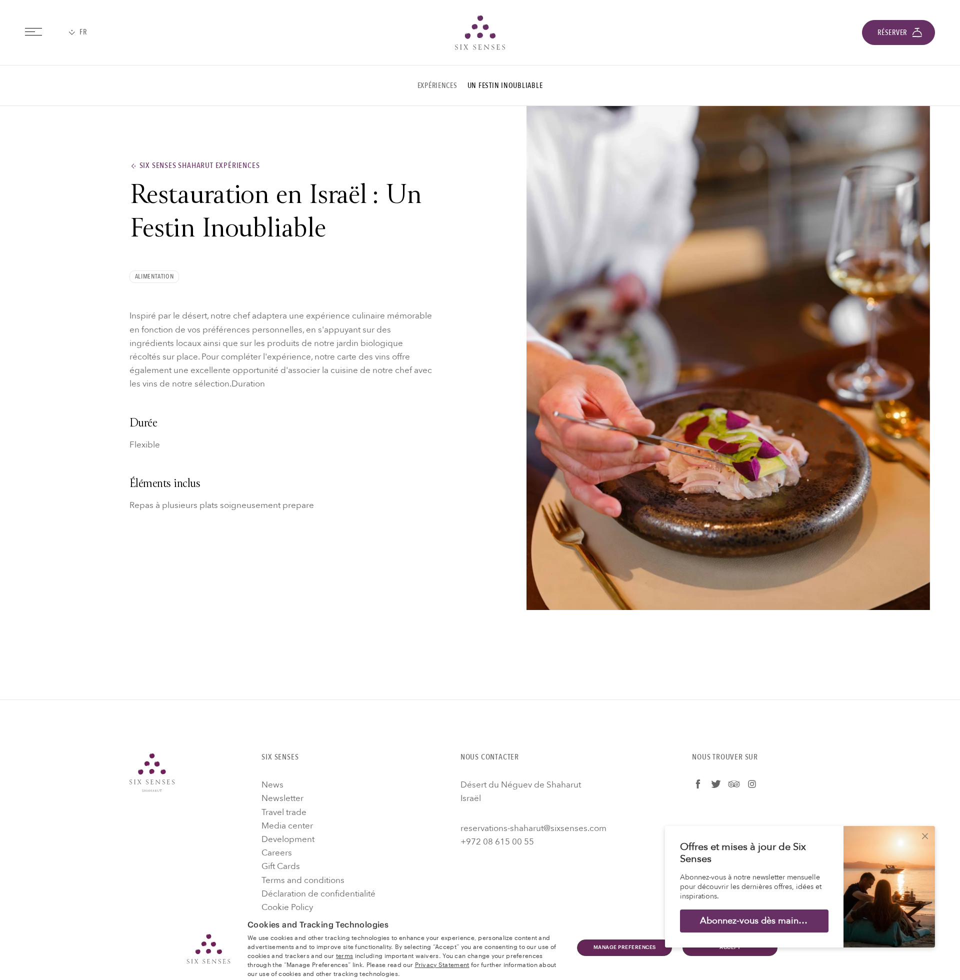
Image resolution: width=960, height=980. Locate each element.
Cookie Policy (287, 907)
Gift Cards (281, 866)
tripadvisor (734, 784)
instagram (752, 784)
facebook (698, 784)
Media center (287, 826)
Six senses (480, 32)
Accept (730, 947)
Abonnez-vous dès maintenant (762, 920)
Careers (277, 852)
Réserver (892, 33)
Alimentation (154, 276)
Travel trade (284, 812)
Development (288, 839)
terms (345, 955)
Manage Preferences (625, 947)
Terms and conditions (303, 880)
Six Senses (152, 772)
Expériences (438, 85)
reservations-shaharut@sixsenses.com (533, 828)
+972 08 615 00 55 (497, 842)
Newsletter (283, 798)
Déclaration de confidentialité (319, 894)
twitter (716, 784)
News (273, 784)
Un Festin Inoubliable (505, 85)
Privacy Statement (442, 964)
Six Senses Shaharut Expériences (200, 165)
